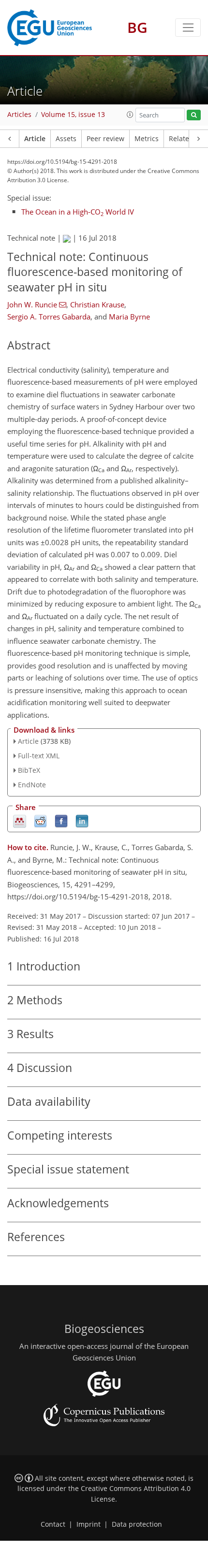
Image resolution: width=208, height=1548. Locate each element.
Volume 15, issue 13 (73, 114)
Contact (53, 1524)
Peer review (105, 138)
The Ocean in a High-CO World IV (77, 212)
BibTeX (29, 770)
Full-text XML (38, 755)
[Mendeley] (19, 820)
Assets (66, 138)
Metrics (146, 138)
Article (34, 138)
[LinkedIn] (82, 820)
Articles (19, 114)
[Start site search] (194, 115)
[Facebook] (61, 820)
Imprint (88, 1524)
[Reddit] (40, 820)
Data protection (137, 1524)
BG (137, 27)
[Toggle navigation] (188, 27)
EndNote (32, 784)
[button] (130, 114)
